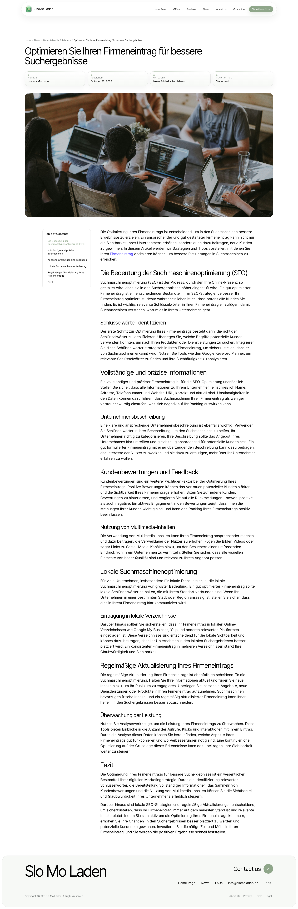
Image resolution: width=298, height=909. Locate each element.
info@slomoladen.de (243, 883)
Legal (269, 896)
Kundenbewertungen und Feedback (67, 259)
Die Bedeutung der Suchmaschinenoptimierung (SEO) (66, 242)
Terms (258, 896)
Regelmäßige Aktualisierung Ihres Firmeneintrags (66, 274)
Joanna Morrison (38, 81)
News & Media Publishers (57, 40)
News (37, 40)
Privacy (247, 896)
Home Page (186, 883)
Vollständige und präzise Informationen (61, 252)
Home (28, 40)
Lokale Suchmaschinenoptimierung (67, 266)
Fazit (50, 282)
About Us (234, 896)
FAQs (219, 883)
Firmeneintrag (121, 254)
